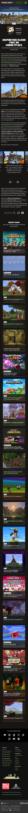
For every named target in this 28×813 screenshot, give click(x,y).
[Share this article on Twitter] (14, 213)
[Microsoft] (24, 803)
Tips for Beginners (18, 755)
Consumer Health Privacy (15, 806)
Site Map (17, 760)
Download (17, 762)
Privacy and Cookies (5, 806)
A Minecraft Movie (6, 765)
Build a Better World (6, 764)
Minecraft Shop (18, 751)
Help (16, 757)
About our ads (16, 808)
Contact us (17, 764)
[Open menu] (25, 2)
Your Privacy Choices (16, 810)
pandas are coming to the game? (10, 61)
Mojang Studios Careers (7, 762)
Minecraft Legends (6, 754)
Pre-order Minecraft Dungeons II (13, 9)
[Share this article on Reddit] (18, 213)
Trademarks (10, 808)
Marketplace (17, 749)
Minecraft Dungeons (6, 752)
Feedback (17, 758)
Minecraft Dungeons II (6, 751)
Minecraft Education (6, 756)
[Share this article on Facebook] (22, 213)
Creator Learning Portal (7, 760)
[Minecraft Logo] (7, 3)
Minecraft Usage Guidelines (7, 794)
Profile (16, 768)
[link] (4, 734)
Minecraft (4, 749)
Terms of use (3, 808)
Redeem (16, 769)
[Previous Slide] (10, 182)
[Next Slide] (17, 182)
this (2, 126)
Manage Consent (18, 794)
